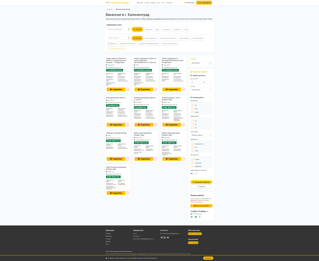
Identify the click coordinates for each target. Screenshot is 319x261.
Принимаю (208, 258)
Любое (197, 112)
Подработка (198, 166)
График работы (194, 116)
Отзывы (146, 3)
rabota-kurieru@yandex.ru (171, 233)
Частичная (198, 163)
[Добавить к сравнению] (127, 89)
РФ (195, 105)
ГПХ (196, 147)
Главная (110, 9)
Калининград (189, 2)
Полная (197, 159)
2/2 (196, 127)
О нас (163, 3)
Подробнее (117, 89)
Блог (158, 3)
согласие (127, 258)
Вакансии (140, 3)
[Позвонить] (161, 237)
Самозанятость (199, 144)
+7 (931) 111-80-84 (176, 237)
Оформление (194, 139)
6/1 (196, 124)
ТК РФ (196, 151)
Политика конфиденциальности (143, 239)
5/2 (196, 121)
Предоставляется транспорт (198, 170)
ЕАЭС (196, 109)
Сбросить (202, 186)
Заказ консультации (202, 206)
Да (196, 173)
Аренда (153, 3)
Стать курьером (204, 2)
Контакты (169, 3)
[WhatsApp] (164, 237)
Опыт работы (194, 131)
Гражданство (194, 100)
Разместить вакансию (195, 234)
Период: (192, 86)
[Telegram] (167, 237)
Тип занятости (194, 155)
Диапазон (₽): (194, 78)
